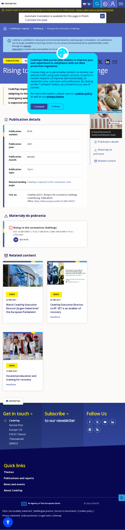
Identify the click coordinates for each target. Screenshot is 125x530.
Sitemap (57, 515)
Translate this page (36, 19)
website (27, 46)
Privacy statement (11, 515)
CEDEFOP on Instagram (90, 430)
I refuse (55, 106)
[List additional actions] (90, 4)
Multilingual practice (43, 511)
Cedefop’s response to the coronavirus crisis (49, 182)
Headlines (55, 317)
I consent (39, 106)
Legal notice (45, 515)
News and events (14, 484)
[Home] (9, 4)
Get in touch (16, 413)
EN (16, 239)
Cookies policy (85, 511)
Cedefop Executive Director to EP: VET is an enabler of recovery (66, 308)
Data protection (30, 515)
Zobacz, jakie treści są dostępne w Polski (94, 10)
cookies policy (83, 93)
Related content (107, 161)
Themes (9, 472)
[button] (100, 62)
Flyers (30, 169)
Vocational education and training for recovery (21, 377)
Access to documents (66, 511)
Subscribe (16, 49)
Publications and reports (19, 478)
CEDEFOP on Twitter (97, 422)
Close (102, 16)
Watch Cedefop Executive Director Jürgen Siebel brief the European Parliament (22, 308)
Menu (121, 4)
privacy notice (55, 96)
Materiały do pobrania (102, 152)
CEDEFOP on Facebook (90, 422)
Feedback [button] (122, 498)
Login (105, 4)
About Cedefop (13, 490)
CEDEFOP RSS (97, 430)
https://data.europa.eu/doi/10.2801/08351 (54, 201)
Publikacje (38, 28)
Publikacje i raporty (19, 28)
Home (5, 28)
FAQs (5, 511)
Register (113, 4)
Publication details (108, 141)
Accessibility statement (20, 511)
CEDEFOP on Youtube (105, 422)
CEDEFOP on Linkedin (113, 422)
